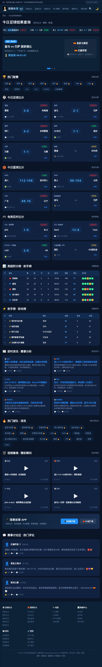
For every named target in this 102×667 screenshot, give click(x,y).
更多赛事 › (96, 216)
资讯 (63, 656)
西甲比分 (5, 615)
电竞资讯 (5, 642)
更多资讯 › (96, 351)
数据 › (46, 117)
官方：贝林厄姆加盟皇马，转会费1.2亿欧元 (73, 382)
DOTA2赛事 (56, 618)
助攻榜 (79, 618)
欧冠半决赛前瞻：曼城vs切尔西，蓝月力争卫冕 (75, 402)
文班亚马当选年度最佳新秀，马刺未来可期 (23, 402)
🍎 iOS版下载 (88, 521)
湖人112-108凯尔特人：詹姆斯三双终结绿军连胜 (75, 361)
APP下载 (30, 635)
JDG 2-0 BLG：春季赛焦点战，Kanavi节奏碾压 (26, 382)
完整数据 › (96, 266)
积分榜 (79, 612)
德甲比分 (5, 622)
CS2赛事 (55, 615)
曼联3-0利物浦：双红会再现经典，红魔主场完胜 (26, 361)
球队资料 (84, 9)
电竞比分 (47, 9)
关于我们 (30, 645)
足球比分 (29, 9)
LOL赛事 (55, 612)
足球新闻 (5, 635)
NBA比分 (30, 612)
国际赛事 (30, 622)
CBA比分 (30, 615)
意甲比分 (5, 618)
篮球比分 (38, 9)
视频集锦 (5, 645)
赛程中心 (30, 639)
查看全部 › (96, 77)
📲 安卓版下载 (69, 521)
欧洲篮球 (30, 618)
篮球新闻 (5, 639)
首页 (21, 9)
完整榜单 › (96, 308)
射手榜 (79, 615)
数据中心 (75, 9)
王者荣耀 (55, 622)
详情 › (95, 156)
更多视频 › (96, 453)
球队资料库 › (95, 421)
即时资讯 (65, 9)
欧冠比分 (5, 625)
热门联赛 (56, 9)
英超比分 (5, 612)
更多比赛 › (96, 97)
